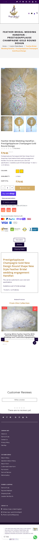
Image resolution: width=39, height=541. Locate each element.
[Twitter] (17, 1)
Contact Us (4, 439)
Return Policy (5, 458)
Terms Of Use (5, 436)
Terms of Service (6, 472)
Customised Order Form (8, 466)
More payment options (8, 198)
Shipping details (19, 249)
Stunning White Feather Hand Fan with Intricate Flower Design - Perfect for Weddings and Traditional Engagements (19, 335)
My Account (4, 469)
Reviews (19, 244)
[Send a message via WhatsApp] (35, 537)
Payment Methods (6, 490)
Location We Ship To (7, 496)
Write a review (19, 400)
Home (4, 46)
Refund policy (5, 475)
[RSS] (35, 1)
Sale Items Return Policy (8, 461)
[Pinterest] (23, 1)
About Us (4, 434)
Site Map (3, 445)
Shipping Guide (5, 493)
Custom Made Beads (16, 46)
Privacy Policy (5, 442)
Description (19, 240)
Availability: (5, 176)
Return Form (5, 463)
